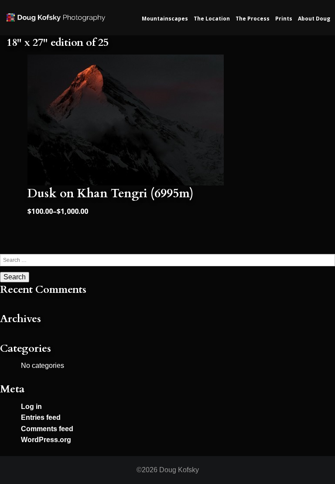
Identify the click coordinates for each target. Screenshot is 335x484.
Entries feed (41, 417)
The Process (253, 18)
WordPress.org (46, 439)
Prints (283, 18)
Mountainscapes (165, 18)
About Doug (314, 18)
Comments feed (47, 429)
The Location (212, 18)
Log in (31, 406)
